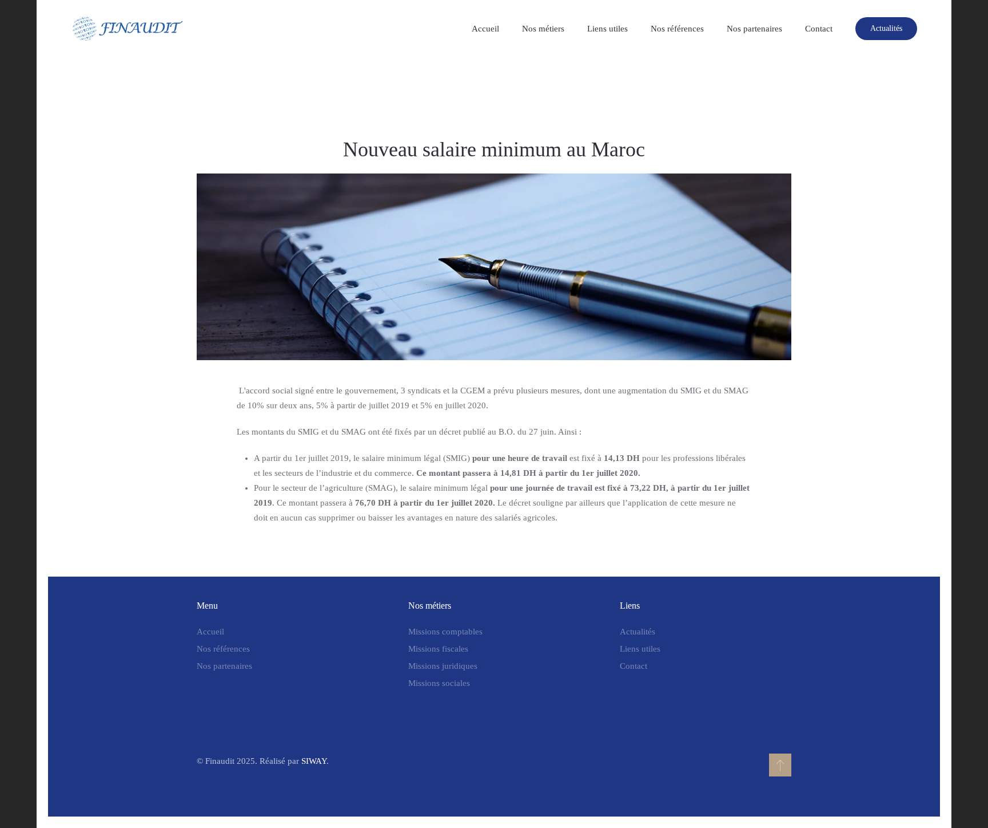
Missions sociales (439, 683)
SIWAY (313, 761)
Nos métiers (543, 28)
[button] (780, 765)
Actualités (886, 28)
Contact (818, 28)
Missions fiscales (438, 648)
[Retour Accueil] (128, 28)
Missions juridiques (442, 666)
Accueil (485, 28)
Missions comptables (445, 631)
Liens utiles (607, 28)
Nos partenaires (754, 28)
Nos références (677, 28)
